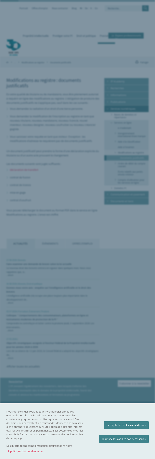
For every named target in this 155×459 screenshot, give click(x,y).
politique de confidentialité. (26, 451)
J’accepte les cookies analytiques (126, 425)
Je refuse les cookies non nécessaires (124, 439)
